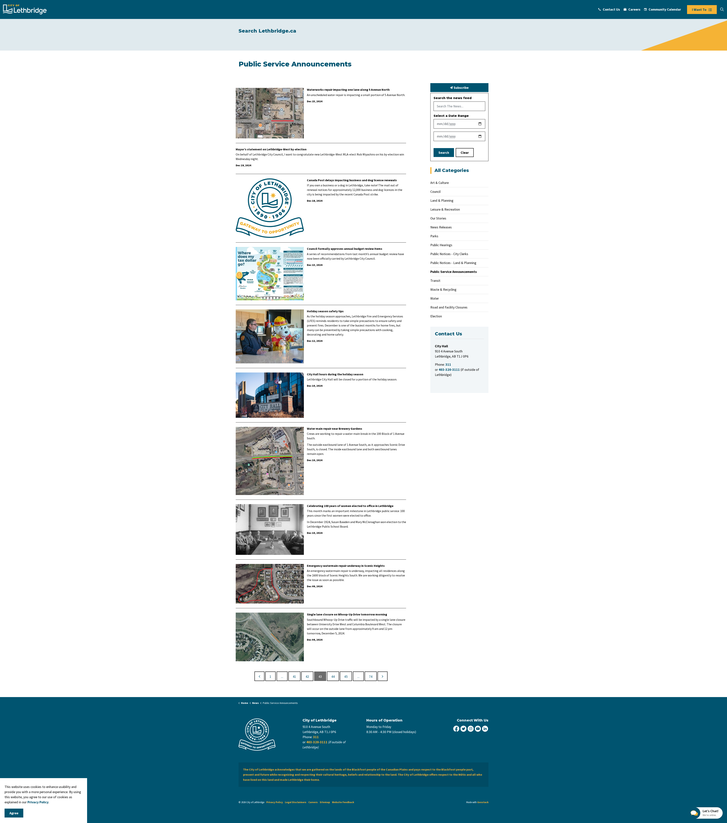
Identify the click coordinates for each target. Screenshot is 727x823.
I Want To (699, 9)
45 (346, 676)
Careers (634, 9)
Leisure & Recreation (445, 209)
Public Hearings (441, 245)
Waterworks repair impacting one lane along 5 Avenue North (348, 89)
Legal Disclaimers (295, 802)
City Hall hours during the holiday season (335, 374)
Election (436, 316)
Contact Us (611, 9)
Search (443, 152)
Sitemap (325, 802)
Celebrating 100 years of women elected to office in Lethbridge (350, 506)
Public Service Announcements (453, 271)
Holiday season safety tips (325, 311)
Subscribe (461, 87)
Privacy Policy (274, 802)
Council (435, 191)
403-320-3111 (317, 742)
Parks (434, 236)
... (282, 676)
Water (434, 298)
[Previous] (259, 676)
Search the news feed (453, 98)
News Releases (441, 227)
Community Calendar (665, 9)
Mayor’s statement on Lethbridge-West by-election (271, 149)
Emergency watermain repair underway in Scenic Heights (346, 566)
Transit (435, 280)
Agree (13, 813)
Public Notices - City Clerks (449, 254)
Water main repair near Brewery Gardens (334, 428)
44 (333, 676)
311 (316, 737)
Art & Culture (439, 182)
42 (307, 676)
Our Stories (438, 218)
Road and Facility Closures (448, 307)
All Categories (451, 170)
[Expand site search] (722, 9)
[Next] (383, 676)
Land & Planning (441, 200)
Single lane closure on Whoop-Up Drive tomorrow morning (347, 614)
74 (370, 676)
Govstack (482, 802)
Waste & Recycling (443, 289)
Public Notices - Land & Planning (453, 263)
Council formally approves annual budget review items (344, 249)
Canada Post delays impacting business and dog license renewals (352, 180)
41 (294, 676)
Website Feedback (343, 802)
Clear (465, 152)
